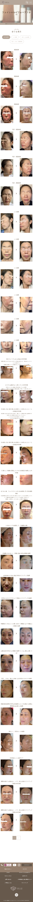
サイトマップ (25, 882)
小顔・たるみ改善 (25, 37)
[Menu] (30, 2)
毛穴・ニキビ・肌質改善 (17, 41)
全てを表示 (6, 37)
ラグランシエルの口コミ (24, 872)
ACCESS (25, 869)
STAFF (8, 872)
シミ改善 (15, 37)
